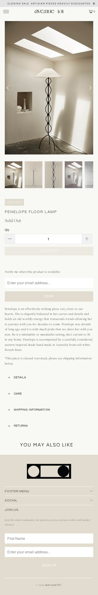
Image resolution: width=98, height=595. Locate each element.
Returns (21, 425)
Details (20, 377)
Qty (7, 230)
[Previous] (8, 87)
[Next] (89, 87)
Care (18, 393)
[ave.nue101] (49, 11)
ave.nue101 (53, 585)
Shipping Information (32, 409)
